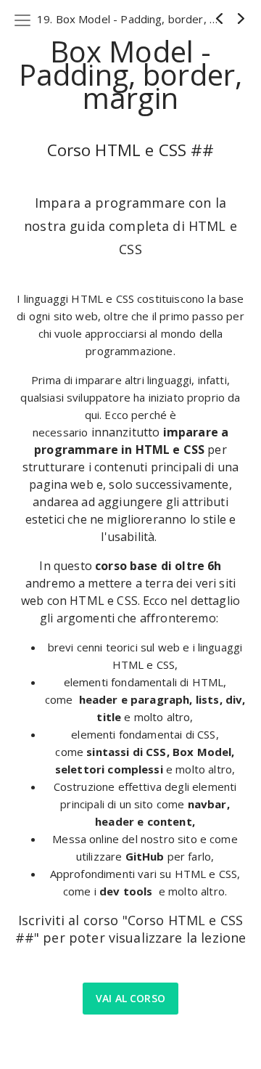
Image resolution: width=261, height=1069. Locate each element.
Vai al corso (130, 998)
